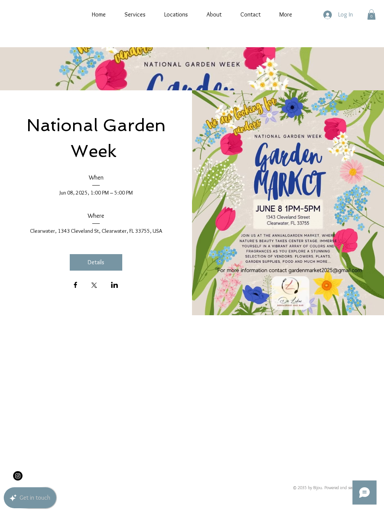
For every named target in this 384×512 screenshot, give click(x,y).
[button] (371, 14)
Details (96, 262)
